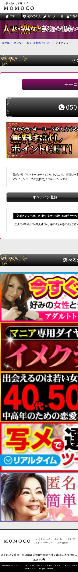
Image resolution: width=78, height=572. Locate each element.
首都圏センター (42, 43)
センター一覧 (21, 43)
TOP (35, 539)
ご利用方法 (70, 539)
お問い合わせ (62, 543)
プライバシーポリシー (43, 543)
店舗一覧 (58, 539)
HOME (6, 43)
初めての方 (46, 539)
